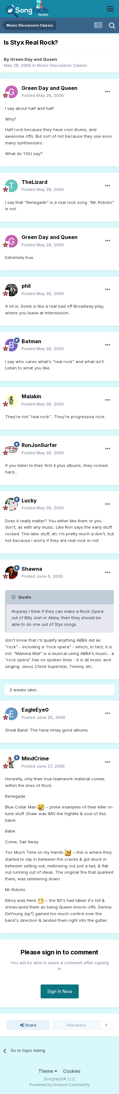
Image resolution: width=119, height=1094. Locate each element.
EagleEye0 (35, 710)
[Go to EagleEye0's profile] (11, 713)
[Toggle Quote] (14, 597)
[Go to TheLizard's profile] (11, 185)
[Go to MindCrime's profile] (11, 762)
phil (26, 286)
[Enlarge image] (41, 806)
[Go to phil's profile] (11, 290)
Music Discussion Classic (62, 65)
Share (29, 1025)
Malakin (31, 396)
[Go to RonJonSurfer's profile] (11, 449)
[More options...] (107, 92)
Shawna (32, 569)
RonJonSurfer (39, 445)
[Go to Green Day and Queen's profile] (11, 91)
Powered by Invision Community (60, 1084)
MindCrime (35, 758)
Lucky (29, 500)
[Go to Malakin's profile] (11, 400)
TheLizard (34, 182)
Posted (43, 95)
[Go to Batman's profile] (11, 345)
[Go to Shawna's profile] (11, 572)
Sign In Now (59, 991)
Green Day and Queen (33, 59)
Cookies (72, 1071)
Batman (31, 341)
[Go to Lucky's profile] (11, 504)
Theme (46, 1071)
